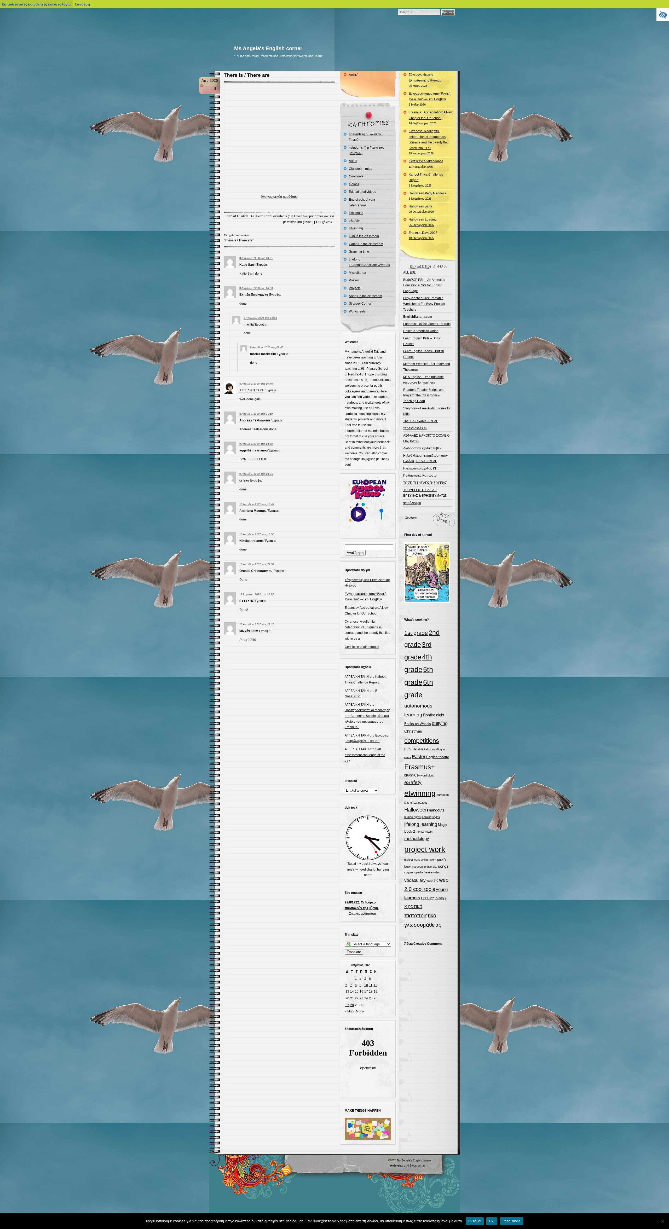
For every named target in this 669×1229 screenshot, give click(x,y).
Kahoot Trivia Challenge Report (426, 180)
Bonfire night (433, 715)
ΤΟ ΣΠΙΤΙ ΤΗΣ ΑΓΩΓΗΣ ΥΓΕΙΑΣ (425, 483)
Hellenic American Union (421, 331)
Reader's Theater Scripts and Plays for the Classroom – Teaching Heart (424, 395)
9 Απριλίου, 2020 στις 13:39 (256, 443)
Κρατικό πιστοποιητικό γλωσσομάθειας (422, 915)
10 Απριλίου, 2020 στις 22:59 (256, 564)
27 (347, 1005)
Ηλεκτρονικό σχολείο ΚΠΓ (421, 468)
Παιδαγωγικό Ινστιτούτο (420, 475)
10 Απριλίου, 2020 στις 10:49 (256, 504)
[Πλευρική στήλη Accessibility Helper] (662, 14)
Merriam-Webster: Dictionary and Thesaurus (426, 367)
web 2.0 (432, 881)
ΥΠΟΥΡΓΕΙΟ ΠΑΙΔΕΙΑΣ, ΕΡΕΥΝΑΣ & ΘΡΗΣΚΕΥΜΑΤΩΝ (425, 493)
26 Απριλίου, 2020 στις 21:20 (256, 624)
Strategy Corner (360, 303)
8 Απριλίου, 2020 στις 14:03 (256, 288)
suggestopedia (413, 872)
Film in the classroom (364, 236)
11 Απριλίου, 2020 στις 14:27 (256, 594)
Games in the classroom (366, 244)
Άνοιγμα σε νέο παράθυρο (279, 197)
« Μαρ (349, 1011)
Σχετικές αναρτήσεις (363, 913)
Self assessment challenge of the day (365, 754)
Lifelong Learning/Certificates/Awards (369, 262)
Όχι (492, 1221)
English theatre (437, 757)
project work (424, 849)
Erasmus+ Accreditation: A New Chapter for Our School (431, 118)
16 (361, 991)
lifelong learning (420, 824)
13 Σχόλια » (324, 222)
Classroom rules (360, 169)
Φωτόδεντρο (412, 503)
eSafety (354, 221)
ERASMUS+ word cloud (419, 775)
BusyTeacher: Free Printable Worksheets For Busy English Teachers (424, 303)
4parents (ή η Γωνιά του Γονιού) (366, 137)
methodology (416, 838)
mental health (424, 831)
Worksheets (357, 311)
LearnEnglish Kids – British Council (422, 341)
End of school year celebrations (362, 202)
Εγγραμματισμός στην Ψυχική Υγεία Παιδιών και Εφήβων (430, 99)
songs (443, 866)
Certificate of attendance (362, 647)
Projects (354, 288)
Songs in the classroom (365, 296)
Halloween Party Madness (427, 196)
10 (366, 985)
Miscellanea (357, 273)
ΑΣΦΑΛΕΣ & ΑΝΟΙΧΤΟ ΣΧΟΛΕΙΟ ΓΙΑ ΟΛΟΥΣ (426, 438)
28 (352, 1005)
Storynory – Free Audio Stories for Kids (427, 411)
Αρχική (354, 75)
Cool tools (356, 176)
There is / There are (247, 75)
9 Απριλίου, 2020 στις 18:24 (256, 473)
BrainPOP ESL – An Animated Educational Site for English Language (424, 285)
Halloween (416, 810)
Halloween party (421, 209)
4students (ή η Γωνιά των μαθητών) (298, 216)
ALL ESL (409, 272)
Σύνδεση (411, 517)
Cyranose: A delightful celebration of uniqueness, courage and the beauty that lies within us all (428, 142)
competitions (421, 740)
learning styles (431, 817)
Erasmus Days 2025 (423, 235)
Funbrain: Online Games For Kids (427, 324)
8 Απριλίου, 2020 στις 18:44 (260, 317)
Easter (418, 756)
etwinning (420, 793)
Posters (354, 280)
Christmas (413, 731)
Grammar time (359, 251)
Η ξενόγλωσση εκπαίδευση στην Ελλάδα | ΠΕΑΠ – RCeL (425, 458)
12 (375, 985)
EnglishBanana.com (417, 316)
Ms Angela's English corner (268, 48)
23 (361, 998)
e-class (329, 216)
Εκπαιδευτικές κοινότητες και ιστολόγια (36, 4)
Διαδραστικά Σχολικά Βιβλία (422, 448)
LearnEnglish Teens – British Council (423, 354)
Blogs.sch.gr (418, 1165)
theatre (428, 872)
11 (370, 985)
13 (347, 991)
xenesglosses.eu (415, 428)
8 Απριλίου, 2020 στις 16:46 (256, 383)
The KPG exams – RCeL (420, 421)
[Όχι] (662, 1221)
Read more (512, 1221)
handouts (437, 810)
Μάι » (360, 1011)
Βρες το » (448, 12)
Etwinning (356, 228)
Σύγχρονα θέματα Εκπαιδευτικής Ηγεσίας (425, 80)
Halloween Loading (423, 222)
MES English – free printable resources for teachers (423, 380)
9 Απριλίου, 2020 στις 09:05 (267, 347)
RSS (286, 1170)
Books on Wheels (417, 724)
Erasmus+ (356, 213)
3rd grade (304, 222)
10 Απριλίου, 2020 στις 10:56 (256, 534)
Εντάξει (474, 1221)
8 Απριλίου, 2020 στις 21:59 (256, 413)
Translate (354, 952)
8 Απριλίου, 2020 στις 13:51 (256, 258)
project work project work (420, 859)
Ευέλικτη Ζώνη (432, 898)
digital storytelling (431, 749)
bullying (440, 723)
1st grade (416, 633)
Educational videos (362, 192)
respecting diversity (424, 866)
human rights (412, 817)
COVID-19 (412, 749)
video (436, 872)
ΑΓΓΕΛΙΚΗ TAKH (245, 216)
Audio (353, 161)
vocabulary (415, 880)
